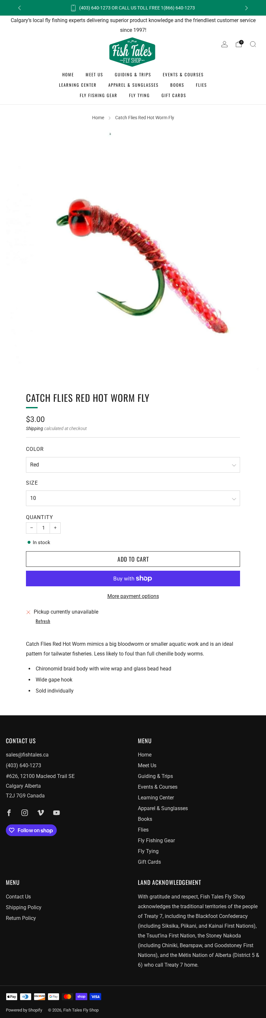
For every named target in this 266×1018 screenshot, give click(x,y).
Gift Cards (174, 95)
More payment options (133, 596)
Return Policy (21, 918)
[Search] (253, 44)
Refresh (43, 621)
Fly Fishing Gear (98, 95)
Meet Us (94, 74)
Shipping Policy (24, 907)
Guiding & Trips (133, 74)
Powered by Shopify (24, 1010)
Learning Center (78, 85)
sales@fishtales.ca (27, 755)
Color (35, 449)
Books (177, 85)
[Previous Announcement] (19, 8)
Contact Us (18, 897)
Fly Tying (139, 95)
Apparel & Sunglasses (133, 85)
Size (32, 483)
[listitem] (133, 8)
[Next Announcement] (246, 8)
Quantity (39, 517)
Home (68, 74)
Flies (201, 85)
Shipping (34, 428)
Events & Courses (183, 74)
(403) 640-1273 (23, 765)
